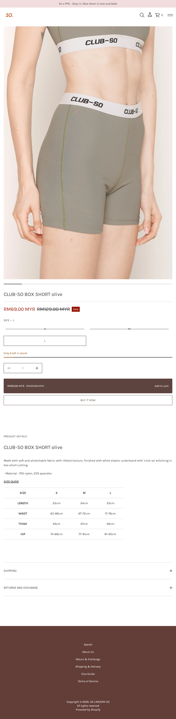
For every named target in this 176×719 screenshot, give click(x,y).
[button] (142, 15)
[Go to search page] (142, 15)
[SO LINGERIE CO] (9, 15)
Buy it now (88, 400)
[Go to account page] (150, 16)
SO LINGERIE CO (100, 701)
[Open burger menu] (170, 15)
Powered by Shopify (88, 709)
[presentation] (88, 152)
